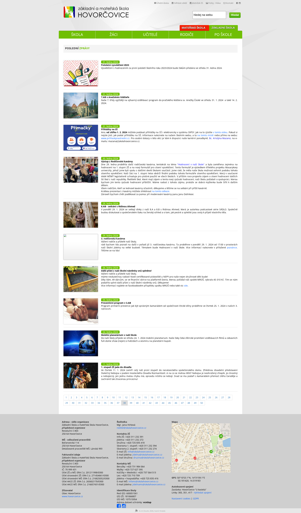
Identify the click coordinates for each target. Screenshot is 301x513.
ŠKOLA (77, 34)
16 (152, 397)
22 (190, 397)
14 (139, 397)
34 (99, 402)
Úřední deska (162, 3)
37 (118, 402)
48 (188, 402)
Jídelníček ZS (197, 3)
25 (210, 397)
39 (131, 402)
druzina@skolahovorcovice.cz (148, 457)
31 (79, 402)
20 (177, 397)
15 (145, 397)
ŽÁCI (114, 34)
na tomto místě (205, 135)
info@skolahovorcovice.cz (141, 451)
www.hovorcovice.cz (72, 496)
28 (229, 397)
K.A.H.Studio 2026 (146, 511)
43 (156, 402)
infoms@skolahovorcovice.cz (143, 481)
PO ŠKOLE (223, 34)
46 (176, 402)
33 (92, 402)
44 (163, 402)
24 (203, 397)
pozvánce (232, 247)
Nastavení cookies (181, 498)
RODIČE (186, 34)
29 (66, 402)
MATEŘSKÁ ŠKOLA (193, 27)
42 (150, 402)
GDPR (196, 498)
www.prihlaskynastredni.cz (115, 138)
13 (132, 397)
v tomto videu (219, 132)
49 (195, 402)
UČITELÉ (150, 34)
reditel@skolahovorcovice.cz (131, 427)
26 (216, 397)
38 (124, 402)
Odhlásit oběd (180, 3)
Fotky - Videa (214, 3)
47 (182, 402)
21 (184, 397)
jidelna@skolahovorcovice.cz (147, 454)
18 (165, 397)
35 (105, 402)
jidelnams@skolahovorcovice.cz (148, 484)
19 (171, 397)
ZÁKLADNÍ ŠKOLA (223, 27)
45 (169, 402)
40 (137, 402)
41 (144, 402)
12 (126, 397)
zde (186, 285)
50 (201, 402)
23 (197, 397)
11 (120, 397)
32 (86, 402)
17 (158, 397)
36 (111, 402)
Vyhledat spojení (202, 492)
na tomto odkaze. (161, 191)
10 (113, 397)
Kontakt (229, 3)
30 (73, 402)
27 (222, 397)
